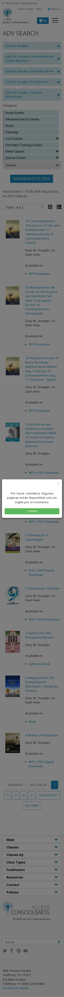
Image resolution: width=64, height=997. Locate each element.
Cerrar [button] (32, 511)
